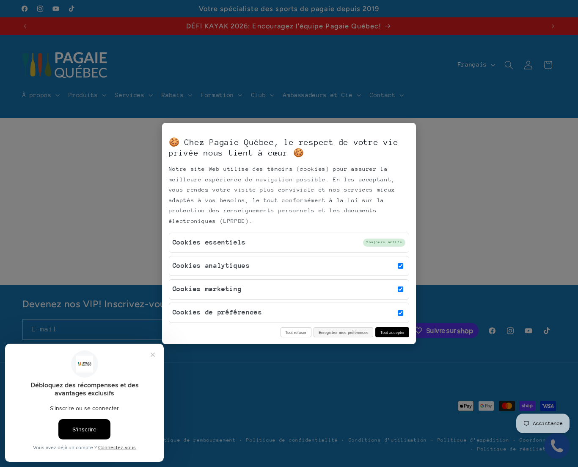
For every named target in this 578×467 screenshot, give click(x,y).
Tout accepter (392, 332)
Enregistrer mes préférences (344, 332)
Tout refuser (295, 332)
